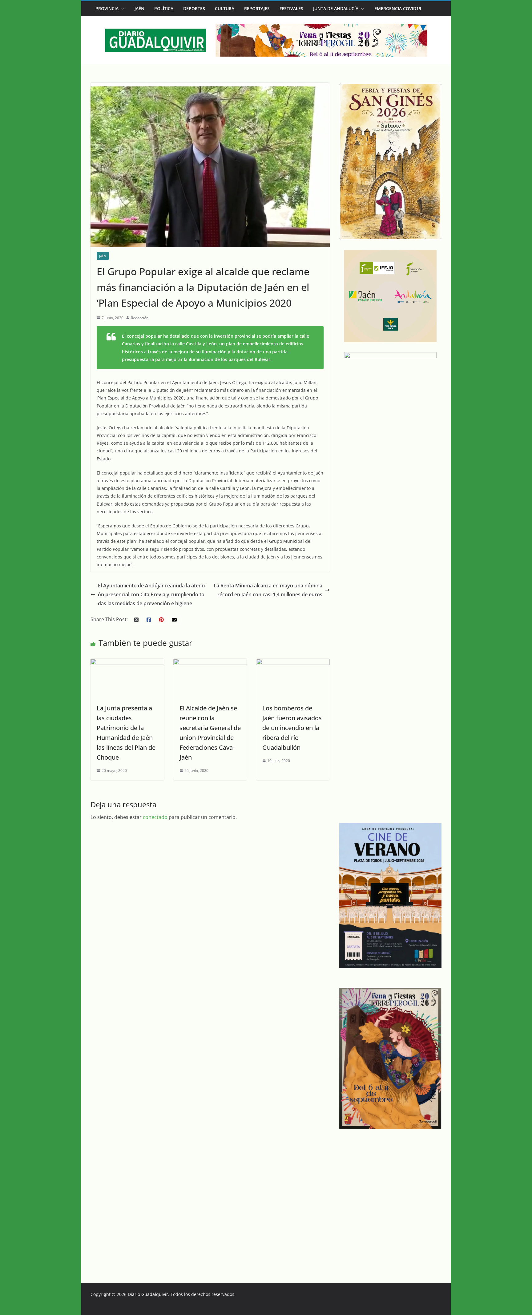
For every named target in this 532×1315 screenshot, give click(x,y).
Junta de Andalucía (335, 8)
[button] (122, 8)
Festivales (291, 8)
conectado (155, 817)
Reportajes (257, 8)
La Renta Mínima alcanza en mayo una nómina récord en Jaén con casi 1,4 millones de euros (268, 590)
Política (163, 8)
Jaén (139, 8)
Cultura (224, 8)
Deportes (194, 8)
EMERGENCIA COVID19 (397, 8)
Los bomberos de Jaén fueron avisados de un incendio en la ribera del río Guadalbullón (292, 728)
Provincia (107, 8)
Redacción (139, 317)
